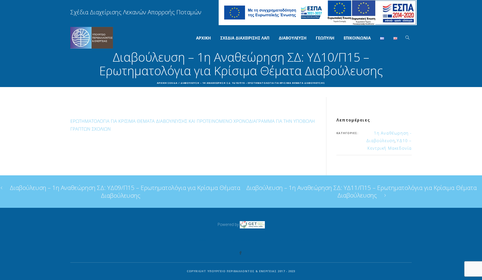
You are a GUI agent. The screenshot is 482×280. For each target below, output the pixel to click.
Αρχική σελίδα (167, 83)
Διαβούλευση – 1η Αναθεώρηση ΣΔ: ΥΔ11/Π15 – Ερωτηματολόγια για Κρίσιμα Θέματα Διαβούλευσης (361, 191)
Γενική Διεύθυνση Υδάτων (189, 240)
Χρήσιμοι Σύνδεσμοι (242, 240)
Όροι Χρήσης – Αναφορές (294, 240)
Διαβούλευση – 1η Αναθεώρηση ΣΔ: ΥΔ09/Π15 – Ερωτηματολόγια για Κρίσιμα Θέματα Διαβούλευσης (125, 191)
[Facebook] (240, 253)
